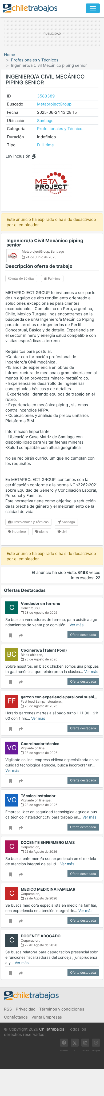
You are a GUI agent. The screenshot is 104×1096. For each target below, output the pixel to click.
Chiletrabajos (51, 1029)
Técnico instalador (38, 795)
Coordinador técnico (40, 743)
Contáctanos (16, 1017)
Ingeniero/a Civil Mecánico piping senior (44, 243)
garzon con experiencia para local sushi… (59, 697)
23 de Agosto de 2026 (40, 612)
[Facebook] (64, 1043)
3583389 (46, 96)
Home (9, 54)
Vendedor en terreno (40, 603)
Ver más (76, 625)
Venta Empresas (46, 1017)
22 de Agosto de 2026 (40, 852)
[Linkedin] (85, 1043)
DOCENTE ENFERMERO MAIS (48, 842)
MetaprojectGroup (54, 104)
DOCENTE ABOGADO (41, 936)
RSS (8, 1009)
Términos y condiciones (61, 1009)
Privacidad (25, 1009)
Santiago (45, 120)
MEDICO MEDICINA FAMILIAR (48, 889)
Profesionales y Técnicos (34, 59)
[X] (75, 1043)
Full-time (45, 144)
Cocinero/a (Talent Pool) (44, 650)
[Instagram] (96, 1043)
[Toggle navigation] (93, 8)
